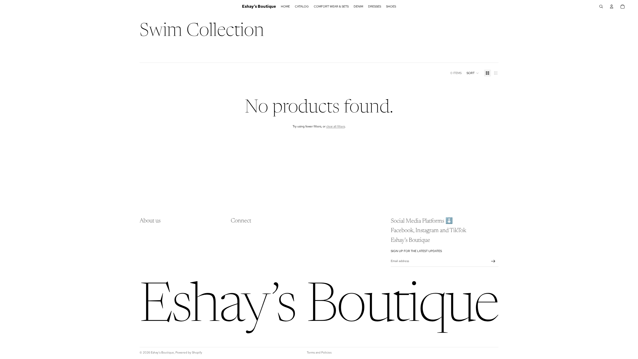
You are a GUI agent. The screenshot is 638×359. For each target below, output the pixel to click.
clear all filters (335, 126)
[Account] (611, 6)
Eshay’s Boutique (162, 353)
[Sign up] (493, 261)
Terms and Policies (319, 353)
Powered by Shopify (188, 353)
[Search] (601, 6)
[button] (473, 73)
